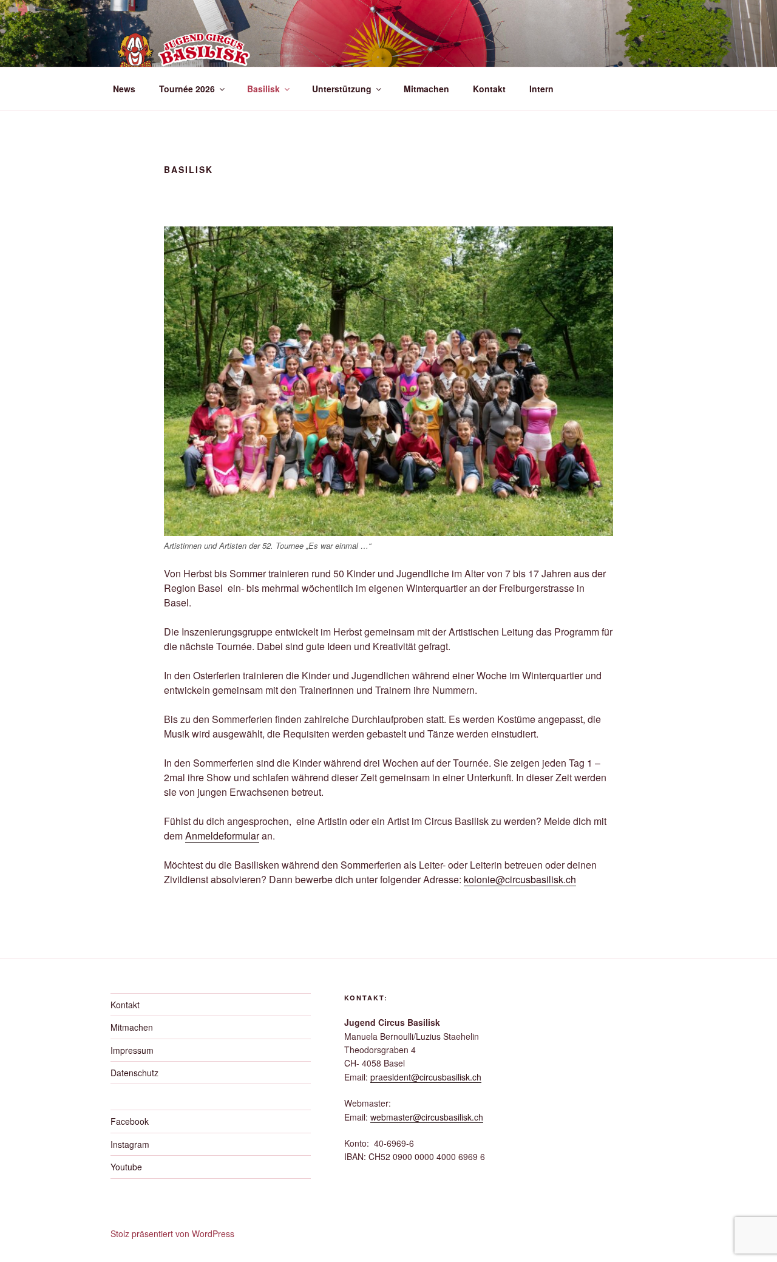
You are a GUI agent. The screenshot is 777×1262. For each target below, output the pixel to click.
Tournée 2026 (187, 89)
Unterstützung (342, 89)
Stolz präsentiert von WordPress (172, 1233)
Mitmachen (426, 89)
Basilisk (263, 89)
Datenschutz (134, 1073)
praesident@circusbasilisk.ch (425, 1077)
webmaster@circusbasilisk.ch (426, 1117)
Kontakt (489, 89)
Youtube (126, 1167)
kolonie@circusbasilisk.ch (520, 879)
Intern (541, 89)
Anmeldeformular (222, 836)
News (124, 89)
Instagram (129, 1144)
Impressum (132, 1050)
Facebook (129, 1121)
